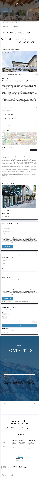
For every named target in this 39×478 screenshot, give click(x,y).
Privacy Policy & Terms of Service (20, 241)
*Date (3, 268)
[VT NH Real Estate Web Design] (7, 475)
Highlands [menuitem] (29, 445)
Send (18, 391)
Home (3, 178)
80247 (20, 178)
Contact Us (4, 216)
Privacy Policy (21, 301)
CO (9, 178)
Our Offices (4, 445)
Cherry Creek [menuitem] (30, 442)
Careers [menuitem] (13, 445)
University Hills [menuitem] (30, 448)
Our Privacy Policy (4, 471)
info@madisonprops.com (26, 428)
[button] (36, 23)
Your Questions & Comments (7, 277)
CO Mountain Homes (32, 407)
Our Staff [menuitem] (13, 444)
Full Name (6, 355)
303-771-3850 (6, 213)
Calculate (19, 325)
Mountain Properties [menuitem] (22, 444)
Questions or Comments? (9, 368)
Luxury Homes (4, 412)
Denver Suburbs (31, 403)
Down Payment (4, 316)
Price (3, 312)
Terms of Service (26, 301)
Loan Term (4, 309)
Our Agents (8, 216)
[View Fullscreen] (3, 137)
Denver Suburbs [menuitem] (21, 443)
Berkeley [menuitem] (29, 447)
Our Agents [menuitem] (14, 443)
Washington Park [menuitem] (30, 444)
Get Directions (34, 149)
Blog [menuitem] (13, 447)
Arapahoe (12, 178)
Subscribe (7, 246)
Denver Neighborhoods (19, 403)
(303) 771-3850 (10, 428)
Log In (30, 3)
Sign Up (34, 3)
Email (5, 359)
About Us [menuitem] (13, 442)
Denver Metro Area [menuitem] (22, 442)
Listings (6, 178)
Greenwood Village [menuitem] (31, 443)
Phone (5, 363)
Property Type (4, 403)
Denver (16, 178)
